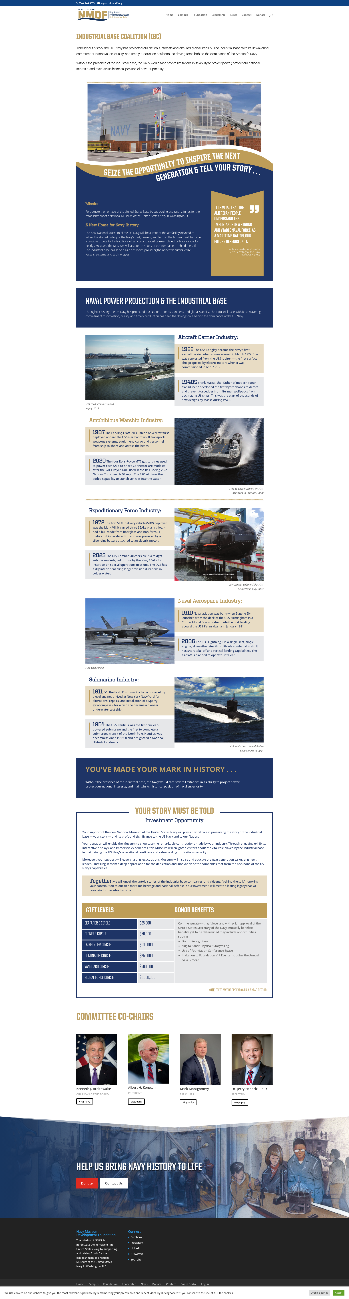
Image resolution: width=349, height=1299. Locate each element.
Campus (183, 15)
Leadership (219, 15)
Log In (205, 1284)
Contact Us (114, 1183)
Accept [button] (338, 1292)
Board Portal (188, 1284)
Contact (247, 15)
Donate (260, 15)
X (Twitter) (137, 1254)
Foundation (200, 15)
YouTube (136, 1259)
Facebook (136, 1237)
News (233, 15)
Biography (84, 1101)
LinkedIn (136, 1248)
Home (169, 15)
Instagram (137, 1242)
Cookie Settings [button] (319, 1292)
